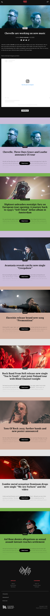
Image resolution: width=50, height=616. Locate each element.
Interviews (13, 585)
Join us (37, 583)
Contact (37, 587)
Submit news (36, 585)
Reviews (13, 587)
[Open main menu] (48, 2)
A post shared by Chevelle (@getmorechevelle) (27, 104)
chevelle (25, 110)
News (25, 28)
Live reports (25, 199)
